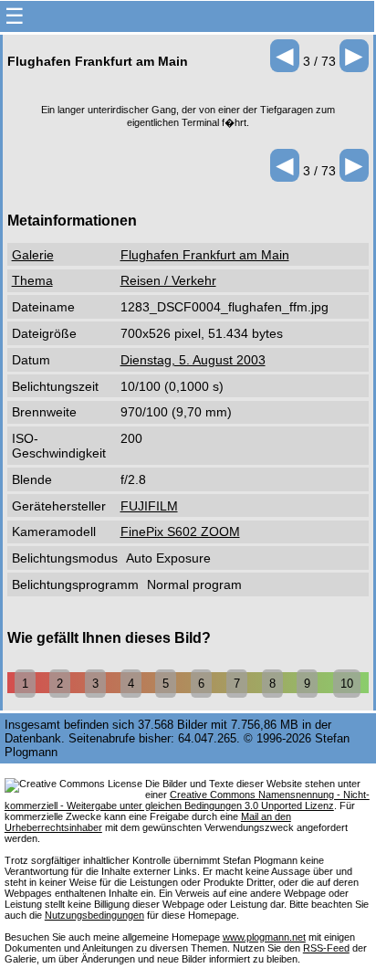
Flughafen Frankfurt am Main (204, 254)
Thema (32, 280)
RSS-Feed (326, 947)
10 (346, 683)
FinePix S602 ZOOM (180, 531)
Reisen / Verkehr (168, 280)
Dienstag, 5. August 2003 (193, 360)
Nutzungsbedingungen (94, 915)
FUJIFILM (149, 506)
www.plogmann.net (264, 937)
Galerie (33, 254)
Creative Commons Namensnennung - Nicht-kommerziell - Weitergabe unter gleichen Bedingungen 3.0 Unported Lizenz (187, 800)
